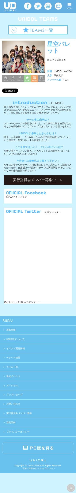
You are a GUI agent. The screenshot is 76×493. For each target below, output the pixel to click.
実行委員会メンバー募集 (18, 413)
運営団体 (10, 422)
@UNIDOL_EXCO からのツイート (22, 302)
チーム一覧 (12, 367)
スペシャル (12, 385)
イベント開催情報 (15, 348)
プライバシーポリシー (17, 432)
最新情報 (11, 330)
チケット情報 (13, 357)
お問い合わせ (12, 404)
